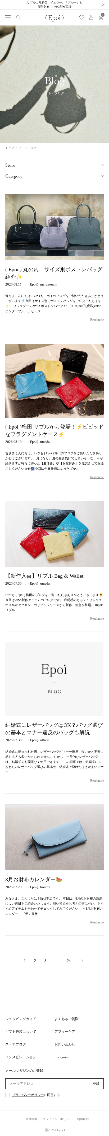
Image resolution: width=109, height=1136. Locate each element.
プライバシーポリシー (28, 1095)
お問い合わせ (64, 1044)
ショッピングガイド (20, 1019)
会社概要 (31, 1119)
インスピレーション (20, 1057)
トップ (9, 147)
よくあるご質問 (66, 1019)
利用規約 (83, 1119)
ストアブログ (15, 1044)
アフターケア (64, 1032)
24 (69, 961)
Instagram (61, 1057)
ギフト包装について (20, 1032)
